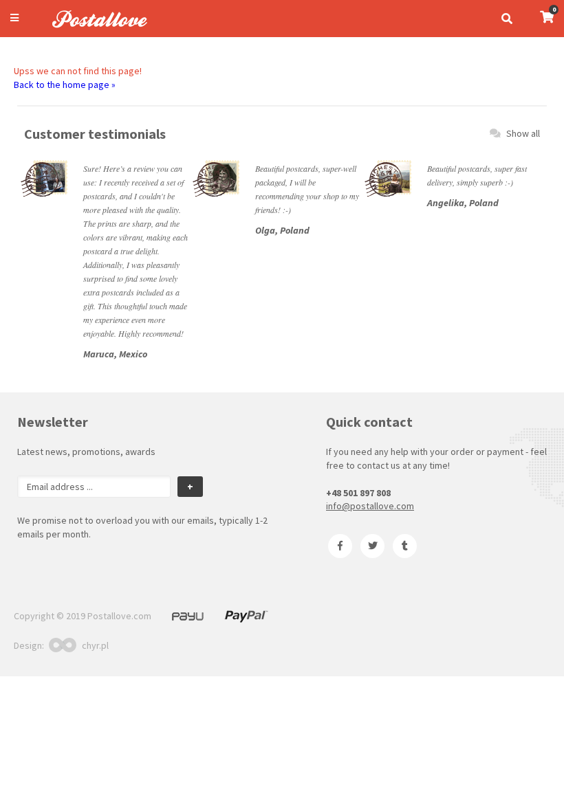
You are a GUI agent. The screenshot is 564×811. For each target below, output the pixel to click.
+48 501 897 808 (358, 493)
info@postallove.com (370, 506)
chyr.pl (95, 645)
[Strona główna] (93, 29)
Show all (523, 133)
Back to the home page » (65, 84)
